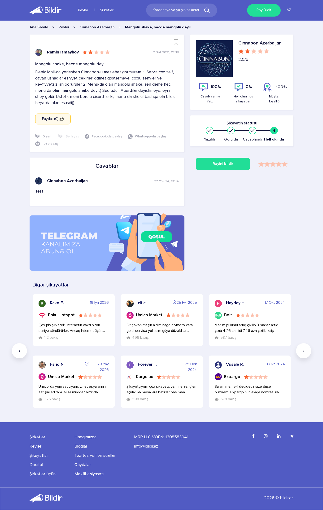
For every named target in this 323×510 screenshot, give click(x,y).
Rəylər (83, 10)
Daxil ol (36, 465)
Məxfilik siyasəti (89, 474)
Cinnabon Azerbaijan (97, 27)
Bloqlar (80, 446)
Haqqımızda (85, 437)
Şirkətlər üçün (43, 474)
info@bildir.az (146, 446)
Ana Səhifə (39, 27)
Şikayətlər (39, 455)
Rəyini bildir (223, 164)
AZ (289, 10)
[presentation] (19, 350)
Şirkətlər (106, 10)
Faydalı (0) (50, 119)
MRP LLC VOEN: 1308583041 (161, 437)
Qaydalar (82, 465)
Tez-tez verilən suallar (94, 455)
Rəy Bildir (264, 10)
